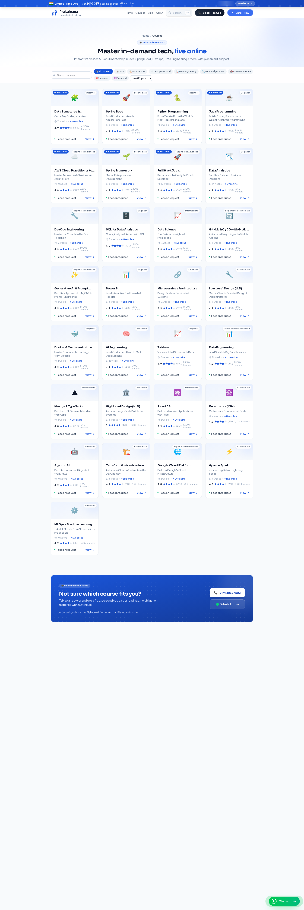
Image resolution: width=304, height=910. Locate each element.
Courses (140, 12)
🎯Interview (102, 78)
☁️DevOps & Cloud (161, 71)
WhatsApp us (229, 604)
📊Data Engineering (186, 71)
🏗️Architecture (137, 71)
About (159, 12)
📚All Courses (103, 71)
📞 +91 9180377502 (227, 593)
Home (129, 12)
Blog (150, 12)
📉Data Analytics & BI (213, 71)
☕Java (120, 71)
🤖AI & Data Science (240, 71)
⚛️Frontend (120, 78)
